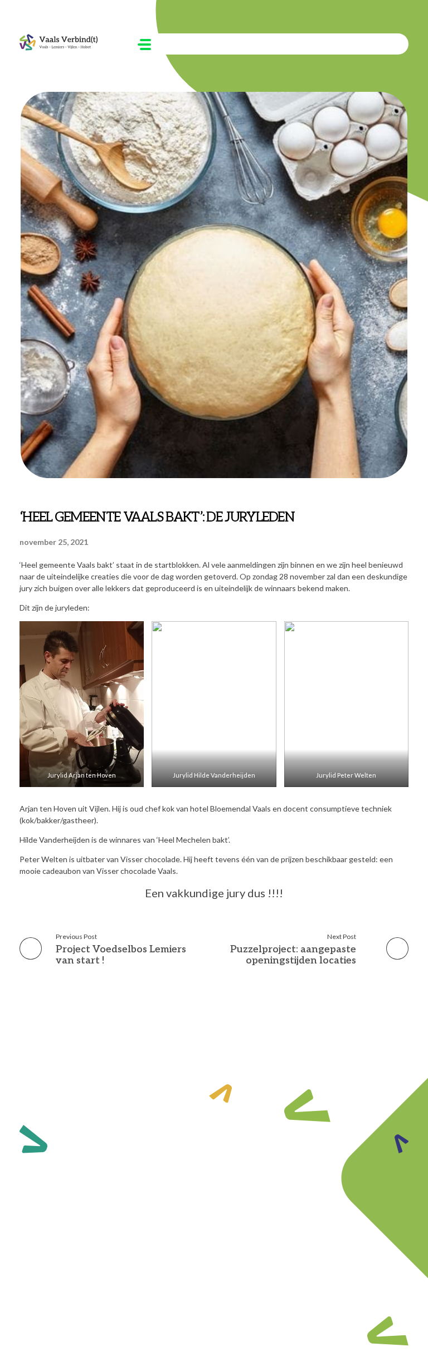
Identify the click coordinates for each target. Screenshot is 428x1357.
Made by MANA (320, 1298)
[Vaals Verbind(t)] (59, 42)
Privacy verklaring (373, 1298)
